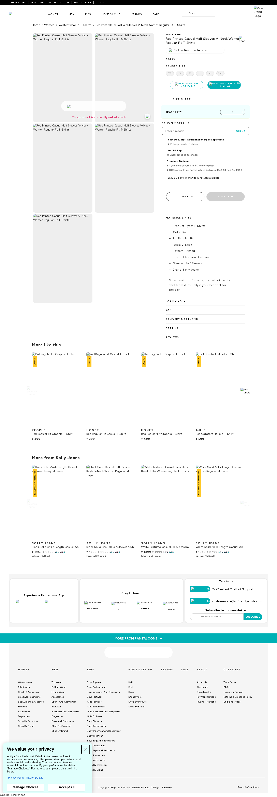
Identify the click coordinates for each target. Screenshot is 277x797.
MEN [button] (71, 14)
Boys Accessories (96, 745)
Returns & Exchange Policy (237, 696)
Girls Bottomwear (96, 706)
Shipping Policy (231, 701)
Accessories (24, 711)
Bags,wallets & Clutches (31, 701)
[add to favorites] (74, 424)
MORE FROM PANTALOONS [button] (139, 638)
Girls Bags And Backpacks (101, 750)
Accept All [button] (66, 787)
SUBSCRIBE (253, 616)
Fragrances (24, 716)
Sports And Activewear (64, 701)
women (49, 25)
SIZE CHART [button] (182, 99)
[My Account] (231, 13)
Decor (131, 692)
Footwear (23, 706)
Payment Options (206, 696)
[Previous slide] (32, 391)
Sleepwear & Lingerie (29, 696)
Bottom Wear (59, 687)
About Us (202, 682)
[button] (86, 749)
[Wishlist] (220, 13)
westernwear (67, 25)
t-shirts (85, 25)
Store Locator (204, 692)
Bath (130, 682)
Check (240, 131)
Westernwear (25, 682)
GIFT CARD (37, 2)
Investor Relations (206, 701)
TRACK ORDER (82, 2)
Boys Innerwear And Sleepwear (103, 692)
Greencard (202, 687)
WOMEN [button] (53, 14)
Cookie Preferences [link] (12, 795)
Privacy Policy (16, 777)
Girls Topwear (94, 701)
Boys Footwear (94, 696)
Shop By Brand (26, 726)
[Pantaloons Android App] (58, 604)
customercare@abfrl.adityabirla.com (237, 601)
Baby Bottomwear (96, 726)
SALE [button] (156, 14)
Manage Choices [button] (26, 787)
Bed (130, 687)
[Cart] (242, 13)
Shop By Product (137, 701)
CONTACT (102, 2)
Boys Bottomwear (96, 687)
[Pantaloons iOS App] (29, 604)
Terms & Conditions (248, 787)
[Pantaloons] (16, 14)
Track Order (229, 682)
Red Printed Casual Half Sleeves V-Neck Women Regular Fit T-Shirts (140, 25)
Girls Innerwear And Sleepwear (103, 711)
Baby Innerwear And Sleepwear (103, 731)
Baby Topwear (94, 721)
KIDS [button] (88, 14)
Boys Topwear (94, 682)
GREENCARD (19, 2)
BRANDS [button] (136, 14)
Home (36, 25)
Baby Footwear (95, 735)
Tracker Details (34, 777)
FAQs (226, 687)
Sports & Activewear (29, 692)
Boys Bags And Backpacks (101, 740)
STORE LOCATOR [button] (58, 2)
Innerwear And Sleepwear (65, 711)
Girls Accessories (96, 755)
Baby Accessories (96, 760)
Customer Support (233, 692)
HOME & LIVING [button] (111, 14)
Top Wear (57, 682)
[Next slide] (245, 391)
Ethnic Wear (58, 692)
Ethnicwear (24, 687)
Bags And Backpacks (63, 721)
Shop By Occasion (28, 721)
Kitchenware (135, 696)
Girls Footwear (94, 716)
